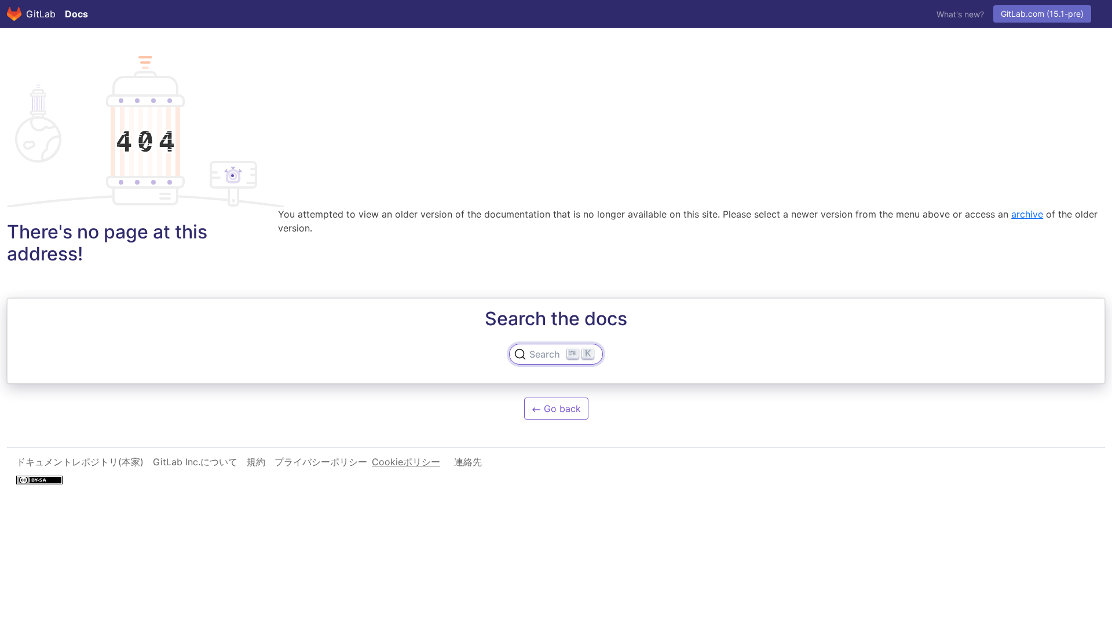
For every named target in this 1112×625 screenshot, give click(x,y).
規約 (256, 462)
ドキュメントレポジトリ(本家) (80, 462)
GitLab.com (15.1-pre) (1042, 14)
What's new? (960, 14)
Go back (561, 408)
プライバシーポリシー (321, 462)
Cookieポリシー (406, 462)
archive (1027, 214)
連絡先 (468, 462)
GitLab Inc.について (195, 462)
